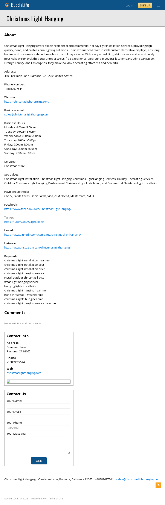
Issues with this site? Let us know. (23, 323)
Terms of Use (55, 498)
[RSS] (158, 485)
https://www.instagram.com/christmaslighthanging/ (37, 247)
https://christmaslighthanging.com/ (26, 101)
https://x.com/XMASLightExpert (24, 222)
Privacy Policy (38, 498)
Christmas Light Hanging (34, 18)
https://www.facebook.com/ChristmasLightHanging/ (37, 209)
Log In (129, 5)
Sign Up (145, 5)
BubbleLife (20, 5)
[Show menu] (157, 5)
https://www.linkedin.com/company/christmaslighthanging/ (42, 235)
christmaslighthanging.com (24, 373)
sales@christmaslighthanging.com (26, 114)
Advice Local (11, 498)
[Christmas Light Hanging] (8, 382)
